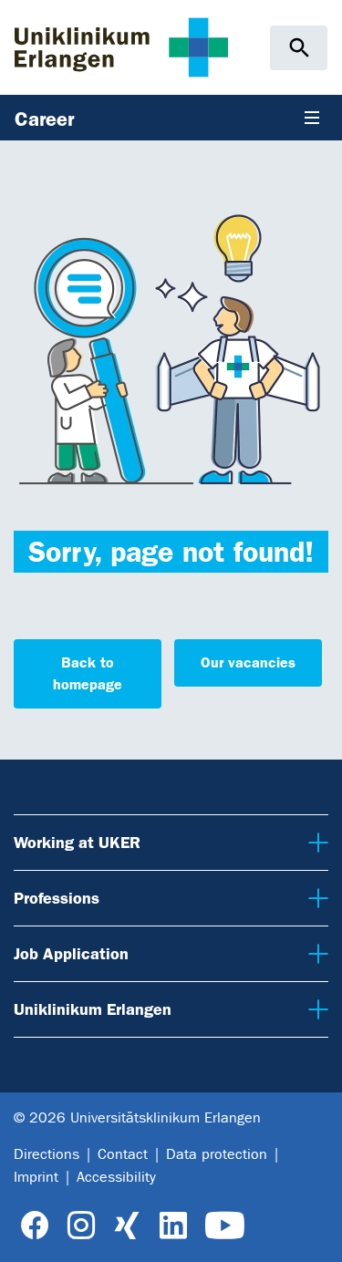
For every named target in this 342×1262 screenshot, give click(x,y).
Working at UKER (74, 842)
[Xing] (126, 1226)
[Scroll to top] (314, 1233)
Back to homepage (87, 673)
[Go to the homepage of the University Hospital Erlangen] (121, 47)
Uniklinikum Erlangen (89, 1009)
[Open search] (298, 48)
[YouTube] (224, 1226)
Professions (56, 897)
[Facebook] (35, 1226)
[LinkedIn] (173, 1226)
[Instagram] (81, 1226)
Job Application (68, 953)
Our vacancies (248, 662)
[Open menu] (312, 117)
